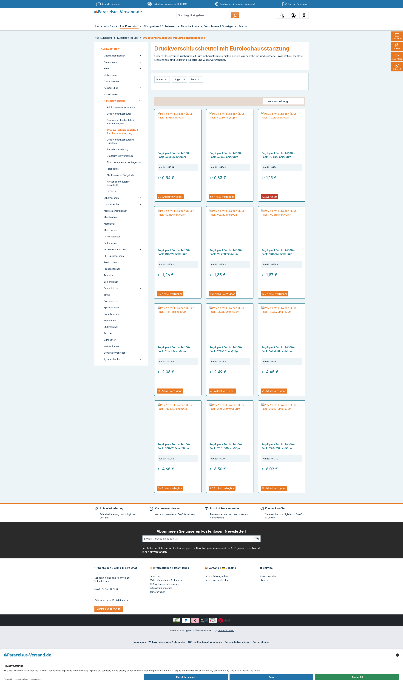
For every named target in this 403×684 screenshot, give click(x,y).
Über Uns (265, 580)
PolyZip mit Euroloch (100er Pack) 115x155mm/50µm (175, 349)
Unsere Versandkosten (217, 580)
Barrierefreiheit (157, 592)
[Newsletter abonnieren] (257, 538)
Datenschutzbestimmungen (174, 548)
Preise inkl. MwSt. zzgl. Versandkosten (175, 192)
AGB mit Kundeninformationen (165, 584)
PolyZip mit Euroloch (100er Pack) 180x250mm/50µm (175, 446)
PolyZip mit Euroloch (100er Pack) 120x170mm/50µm (227, 349)
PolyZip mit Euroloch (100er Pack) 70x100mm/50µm (278, 155)
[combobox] (203, 15)
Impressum (155, 576)
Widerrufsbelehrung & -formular (166, 580)
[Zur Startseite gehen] (118, 14)
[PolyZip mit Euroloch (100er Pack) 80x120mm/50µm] (178, 224)
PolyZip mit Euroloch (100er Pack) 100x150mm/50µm (278, 252)
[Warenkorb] (304, 15)
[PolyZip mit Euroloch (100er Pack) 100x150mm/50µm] (281, 224)
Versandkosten (226, 630)
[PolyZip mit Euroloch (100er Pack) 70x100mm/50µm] (281, 127)
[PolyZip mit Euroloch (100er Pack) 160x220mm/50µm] (281, 322)
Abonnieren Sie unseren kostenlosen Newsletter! (201, 531)
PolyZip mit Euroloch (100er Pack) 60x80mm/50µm (227, 155)
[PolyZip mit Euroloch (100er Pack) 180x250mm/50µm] (178, 419)
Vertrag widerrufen (108, 608)
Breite (159, 79)
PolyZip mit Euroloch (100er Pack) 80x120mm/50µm (175, 252)
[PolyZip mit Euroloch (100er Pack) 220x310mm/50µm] (281, 419)
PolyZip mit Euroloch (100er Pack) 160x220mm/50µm (278, 349)
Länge (177, 79)
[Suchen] (235, 15)
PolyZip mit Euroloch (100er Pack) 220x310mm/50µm (278, 446)
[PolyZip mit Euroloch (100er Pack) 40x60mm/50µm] (178, 127)
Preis (194, 79)
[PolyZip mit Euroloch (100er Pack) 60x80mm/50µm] (230, 127)
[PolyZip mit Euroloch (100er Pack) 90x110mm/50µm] (230, 224)
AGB (233, 548)
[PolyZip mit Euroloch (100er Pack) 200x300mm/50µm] (230, 419)
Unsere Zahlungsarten (216, 576)
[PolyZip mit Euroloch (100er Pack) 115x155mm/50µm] (178, 322)
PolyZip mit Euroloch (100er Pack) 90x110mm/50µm (227, 252)
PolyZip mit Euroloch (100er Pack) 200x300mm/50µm (227, 446)
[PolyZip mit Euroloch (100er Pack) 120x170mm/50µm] (230, 322)
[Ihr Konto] (293, 15)
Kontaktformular (120, 600)
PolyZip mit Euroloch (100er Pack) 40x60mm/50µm (175, 155)
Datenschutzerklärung (161, 588)
